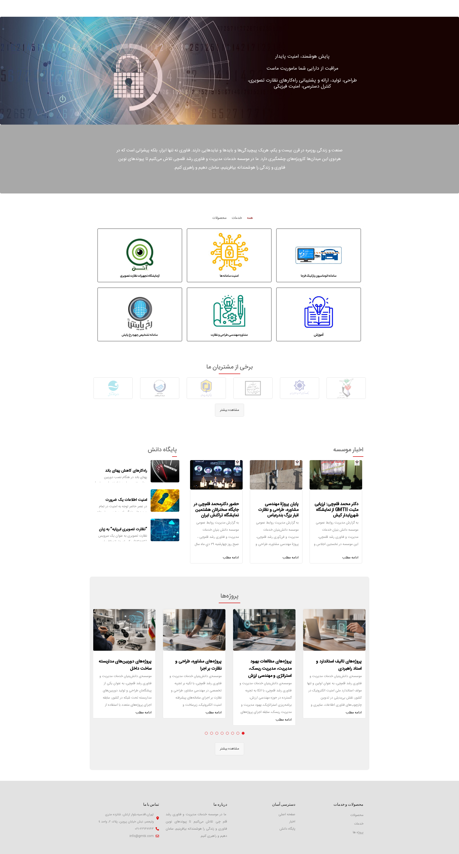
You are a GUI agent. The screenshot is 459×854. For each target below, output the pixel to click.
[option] (346, 388)
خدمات (358, 824)
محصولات (356, 815)
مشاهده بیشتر (229, 410)
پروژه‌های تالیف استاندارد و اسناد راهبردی (339, 665)
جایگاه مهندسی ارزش (131, 529)
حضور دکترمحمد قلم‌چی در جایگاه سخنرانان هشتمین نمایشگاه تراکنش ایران (216, 510)
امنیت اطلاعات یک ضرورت (126, 470)
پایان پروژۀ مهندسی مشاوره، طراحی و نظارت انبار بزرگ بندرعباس (278, 510)
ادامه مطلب (350, 558)
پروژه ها (358, 832)
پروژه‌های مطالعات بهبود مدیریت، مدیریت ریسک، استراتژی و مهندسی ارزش (270, 668)
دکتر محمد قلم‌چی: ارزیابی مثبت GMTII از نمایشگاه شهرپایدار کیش (336, 510)
